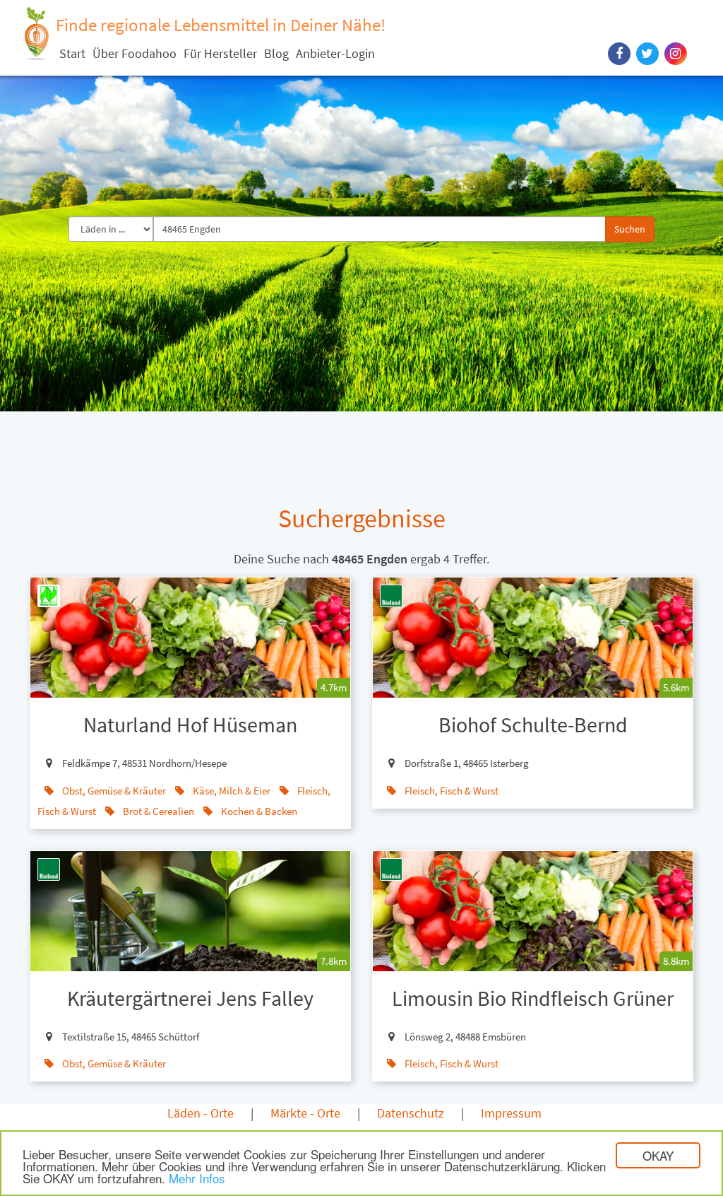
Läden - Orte (200, 1113)
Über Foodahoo (134, 53)
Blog (276, 53)
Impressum (511, 1113)
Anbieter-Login (335, 53)
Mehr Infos (197, 1178)
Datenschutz (410, 1113)
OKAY (658, 1155)
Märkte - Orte (305, 1113)
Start (72, 53)
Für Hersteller (220, 53)
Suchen (629, 229)
